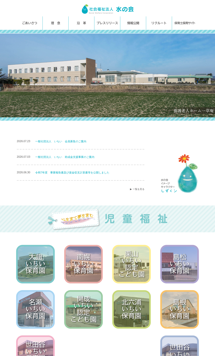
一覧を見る (138, 198)
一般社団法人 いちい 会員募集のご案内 (60, 150)
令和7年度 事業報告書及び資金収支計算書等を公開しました (72, 181)
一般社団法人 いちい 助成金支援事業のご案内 (64, 165)
